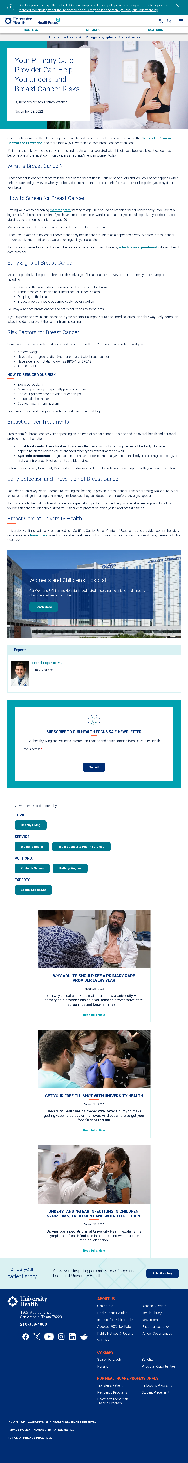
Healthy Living (30, 825)
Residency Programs (112, 1392)
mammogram (60, 210)
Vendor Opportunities (157, 1333)
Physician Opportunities (159, 1366)
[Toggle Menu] (181, 21)
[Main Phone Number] (161, 21)
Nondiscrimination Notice (54, 1430)
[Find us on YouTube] (49, 1336)
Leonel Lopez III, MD (47, 663)
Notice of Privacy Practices (29, 1438)
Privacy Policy (19, 1430)
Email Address (32, 749)
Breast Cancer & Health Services (81, 846)
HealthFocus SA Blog (112, 1313)
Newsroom (150, 1320)
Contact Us (105, 1306)
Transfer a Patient (110, 1385)
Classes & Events (154, 1306)
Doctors (31, 30)
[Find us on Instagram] (61, 1336)
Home (52, 37)
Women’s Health (32, 846)
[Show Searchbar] (169, 21)
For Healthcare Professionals (128, 1378)
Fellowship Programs (157, 1385)
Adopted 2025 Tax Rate (114, 1326)
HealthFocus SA (71, 37)
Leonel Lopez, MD (33, 890)
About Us (106, 1299)
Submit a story (163, 1273)
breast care (38, 535)
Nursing (102, 1366)
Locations (155, 30)
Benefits (147, 1359)
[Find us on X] (36, 1336)
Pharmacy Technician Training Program (112, 1401)
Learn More (44, 607)
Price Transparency (156, 1326)
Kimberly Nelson (32, 868)
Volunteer (104, 1340)
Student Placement (155, 1392)
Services (93, 30)
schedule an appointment (138, 247)
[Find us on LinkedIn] (72, 1336)
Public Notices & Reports (115, 1333)
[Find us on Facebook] (25, 1336)
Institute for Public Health (115, 1320)
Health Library (152, 1313)
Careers (105, 1352)
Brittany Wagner (70, 868)
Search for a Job (109, 1359)
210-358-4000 (33, 1324)
